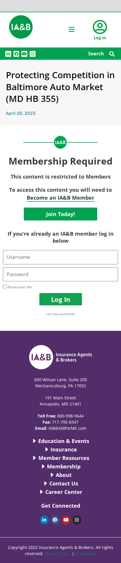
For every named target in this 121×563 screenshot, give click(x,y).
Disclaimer (85, 553)
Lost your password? (60, 314)
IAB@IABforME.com (67, 428)
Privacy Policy (58, 553)
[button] (112, 54)
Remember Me (19, 287)
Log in (100, 37)
